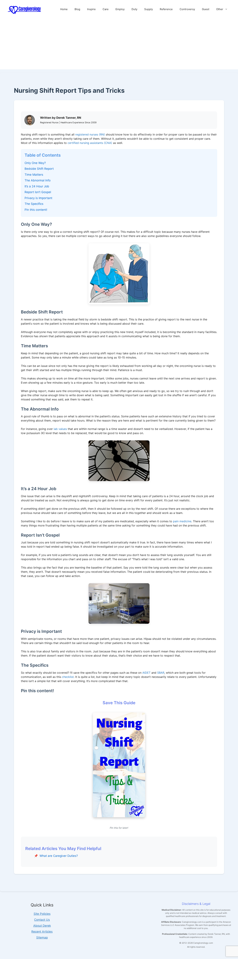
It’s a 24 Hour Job (37, 186)
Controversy (187, 9)
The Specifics (34, 204)
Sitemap (42, 937)
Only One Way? (35, 163)
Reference (166, 9)
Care (106, 9)
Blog (77, 9)
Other (219, 9)
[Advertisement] (119, 44)
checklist (68, 677)
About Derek (42, 925)
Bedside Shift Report (39, 168)
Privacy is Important (38, 198)
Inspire (91, 9)
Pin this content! (36, 209)
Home (64, 9)
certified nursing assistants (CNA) (90, 143)
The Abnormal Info (38, 180)
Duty (134, 9)
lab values (60, 429)
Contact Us (42, 919)
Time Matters (34, 174)
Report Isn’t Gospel (38, 192)
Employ (120, 9)
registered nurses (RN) (90, 134)
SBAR (160, 672)
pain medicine (182, 521)
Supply (148, 9)
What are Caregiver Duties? (59, 856)
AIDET (146, 672)
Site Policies (42, 914)
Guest (205, 9)
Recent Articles (42, 931)
